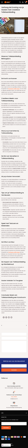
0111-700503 (14, 396)
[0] (25, 2)
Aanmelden (14, 370)
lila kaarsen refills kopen (14, 88)
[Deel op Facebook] (4, 317)
